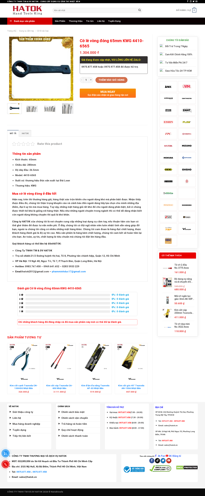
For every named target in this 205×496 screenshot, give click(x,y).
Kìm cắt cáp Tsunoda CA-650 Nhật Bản (59, 386)
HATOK (25, 133)
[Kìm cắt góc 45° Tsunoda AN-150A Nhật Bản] (131, 357)
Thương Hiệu (75, 21)
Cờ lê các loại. (43, 31)
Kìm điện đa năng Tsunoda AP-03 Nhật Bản (95, 386)
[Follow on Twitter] (193, 1)
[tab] (13, 133)
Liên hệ (101, 21)
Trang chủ (11, 31)
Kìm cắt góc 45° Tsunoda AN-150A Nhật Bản (131, 386)
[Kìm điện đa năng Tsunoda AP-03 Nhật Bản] (95, 357)
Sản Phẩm (60, 21)
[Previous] (13, 68)
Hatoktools (57, 492)
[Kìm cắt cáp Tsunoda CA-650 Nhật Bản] (59, 357)
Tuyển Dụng (114, 21)
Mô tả (13, 133)
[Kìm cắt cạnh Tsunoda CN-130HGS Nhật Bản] (23, 357)
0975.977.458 (124, 417)
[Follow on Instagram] (191, 1)
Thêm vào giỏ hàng (111, 80)
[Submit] (139, 10)
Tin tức (90, 21)
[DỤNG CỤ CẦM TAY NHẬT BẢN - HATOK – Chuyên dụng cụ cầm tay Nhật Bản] (27, 10)
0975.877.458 (23, 472)
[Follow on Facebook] (188, 1)
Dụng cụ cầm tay (26, 31)
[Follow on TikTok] (157, 460)
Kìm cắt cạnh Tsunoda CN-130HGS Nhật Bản (23, 386)
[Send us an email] (196, 1)
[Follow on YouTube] (168, 460)
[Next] (70, 68)
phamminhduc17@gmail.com (69, 271)
